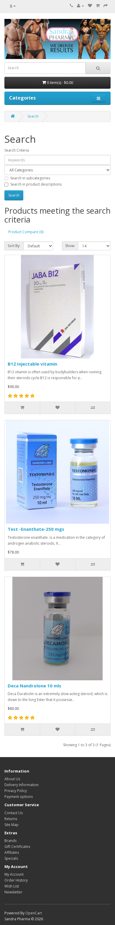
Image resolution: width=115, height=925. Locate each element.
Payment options (18, 796)
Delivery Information (21, 784)
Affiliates (11, 852)
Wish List (11, 886)
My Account (14, 874)
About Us (12, 778)
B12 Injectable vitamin (32, 364)
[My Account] (80, 5)
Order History (16, 880)
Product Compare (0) (25, 231)
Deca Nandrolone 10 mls (34, 686)
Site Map (11, 824)
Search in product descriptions (36, 184)
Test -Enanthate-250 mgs (36, 529)
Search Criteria (16, 150)
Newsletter (13, 892)
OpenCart (33, 913)
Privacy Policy (15, 790)
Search (33, 116)
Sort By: (14, 245)
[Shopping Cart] (98, 5)
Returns (10, 818)
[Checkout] (106, 5)
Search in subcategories (30, 178)
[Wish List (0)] (90, 5)
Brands (10, 840)
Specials (11, 858)
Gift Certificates (17, 846)
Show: (70, 245)
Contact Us (13, 812)
